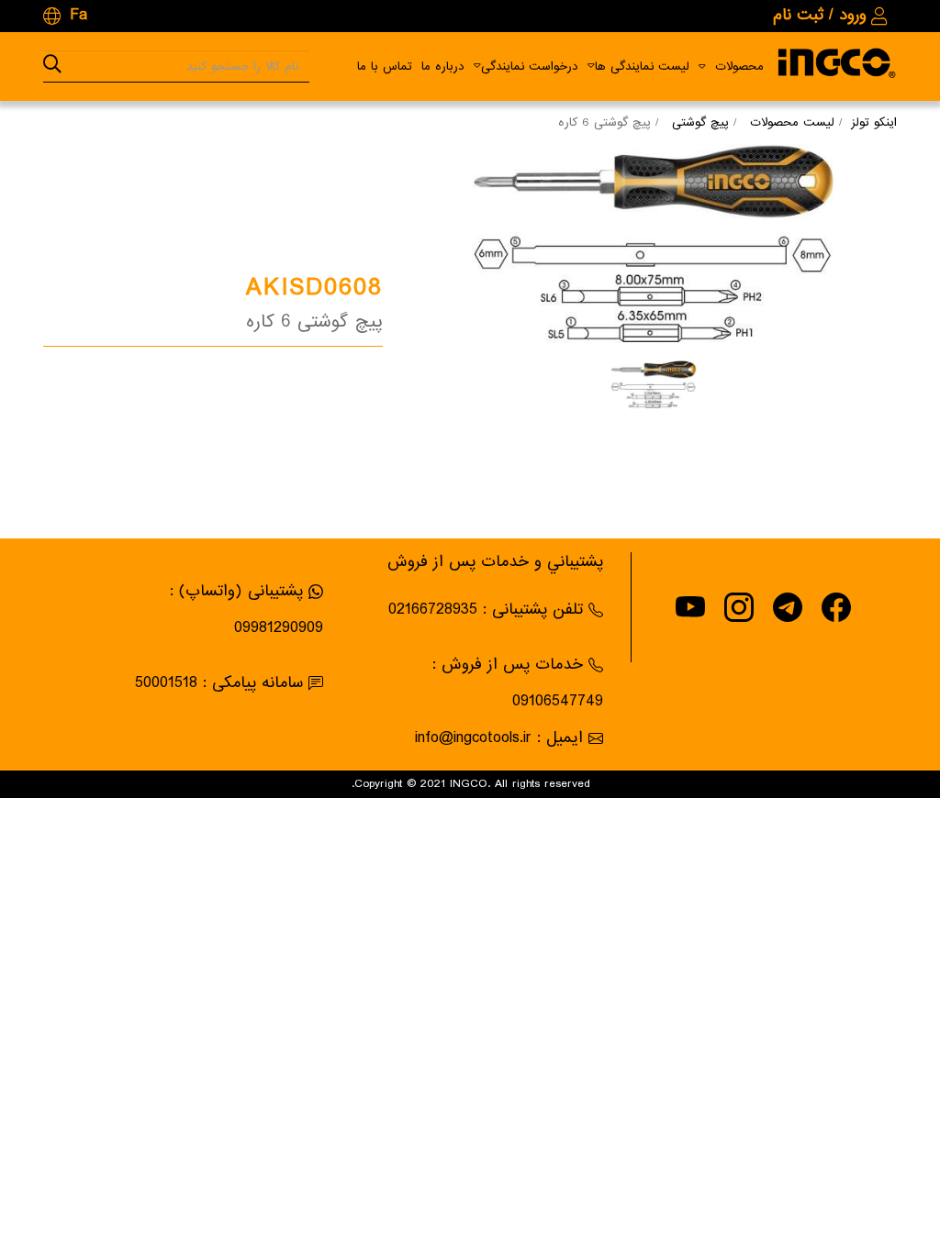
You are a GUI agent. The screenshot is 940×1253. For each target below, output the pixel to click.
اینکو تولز (874, 122)
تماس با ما (384, 66)
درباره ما (442, 66)
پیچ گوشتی (700, 122)
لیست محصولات (792, 122)
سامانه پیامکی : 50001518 (219, 683)
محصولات (739, 66)
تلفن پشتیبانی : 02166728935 (485, 609)
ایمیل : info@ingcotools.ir (499, 738)
